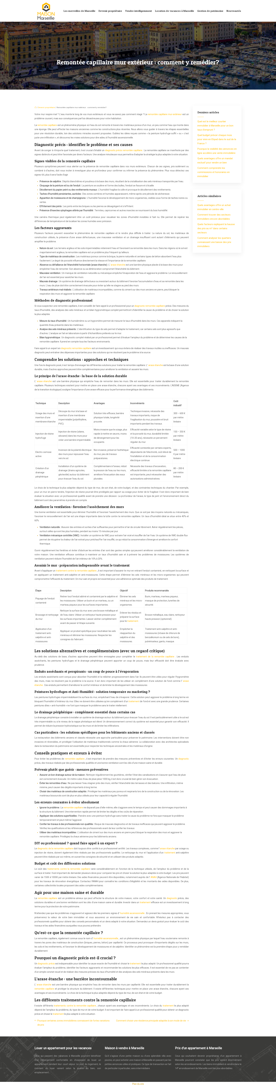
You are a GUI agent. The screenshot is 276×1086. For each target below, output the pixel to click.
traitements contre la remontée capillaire (69, 869)
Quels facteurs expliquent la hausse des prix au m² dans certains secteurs (216, 228)
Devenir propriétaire (110, 10)
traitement (133, 621)
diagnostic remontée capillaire (149, 306)
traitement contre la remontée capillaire (76, 570)
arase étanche (118, 264)
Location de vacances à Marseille (174, 10)
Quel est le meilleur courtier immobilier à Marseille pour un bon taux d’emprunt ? (215, 125)
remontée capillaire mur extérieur (165, 114)
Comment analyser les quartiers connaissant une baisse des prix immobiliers (214, 242)
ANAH (154, 877)
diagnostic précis (46, 963)
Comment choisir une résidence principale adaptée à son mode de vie (151, 1020)
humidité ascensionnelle (132, 913)
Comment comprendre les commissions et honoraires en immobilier (213, 172)
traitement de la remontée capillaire (155, 656)
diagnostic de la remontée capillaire (55, 848)
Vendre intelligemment (138, 10)
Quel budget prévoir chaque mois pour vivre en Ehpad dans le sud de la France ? (216, 139)
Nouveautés (233, 10)
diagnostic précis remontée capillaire (124, 150)
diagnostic (183, 758)
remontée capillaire (47, 125)
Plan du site (138, 1084)
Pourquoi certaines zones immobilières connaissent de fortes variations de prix (73, 1022)
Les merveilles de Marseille (79, 10)
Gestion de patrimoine (210, 10)
